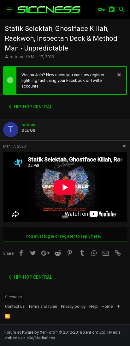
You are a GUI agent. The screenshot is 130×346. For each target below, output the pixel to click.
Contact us (15, 306)
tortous (16, 56)
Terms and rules (42, 306)
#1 (124, 146)
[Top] (118, 306)
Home (107, 306)
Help (93, 306)
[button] (9, 9)
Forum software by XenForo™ (55, 332)
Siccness (13, 296)
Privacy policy (73, 306)
